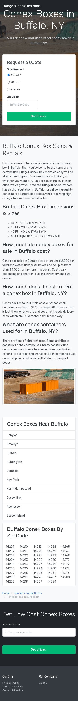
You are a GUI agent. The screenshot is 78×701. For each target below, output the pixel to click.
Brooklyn (12, 444)
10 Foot (15, 89)
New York (13, 480)
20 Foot (15, 82)
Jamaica (13, 471)
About (43, 682)
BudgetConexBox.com (21, 6)
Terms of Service (12, 686)
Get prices (38, 649)
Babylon (12, 435)
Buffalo (11, 453)
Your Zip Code (11, 624)
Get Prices (38, 116)
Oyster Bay (14, 497)
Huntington (14, 462)
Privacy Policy (10, 682)
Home (6, 593)
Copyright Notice (13, 690)
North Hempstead (19, 489)
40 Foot (16, 75)
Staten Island (16, 515)
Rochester (14, 506)
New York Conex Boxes (28, 593)
